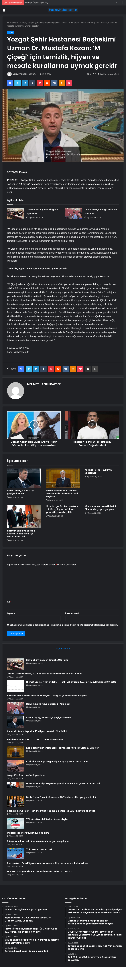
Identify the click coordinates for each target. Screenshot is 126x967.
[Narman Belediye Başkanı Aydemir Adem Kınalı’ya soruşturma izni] (24, 516)
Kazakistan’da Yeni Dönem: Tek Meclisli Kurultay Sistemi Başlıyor (62, 493)
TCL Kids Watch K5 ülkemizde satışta (47, 819)
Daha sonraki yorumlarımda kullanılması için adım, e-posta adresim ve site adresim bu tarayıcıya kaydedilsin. (64, 625)
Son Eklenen (63, 648)
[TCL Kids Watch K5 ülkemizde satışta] (15, 823)
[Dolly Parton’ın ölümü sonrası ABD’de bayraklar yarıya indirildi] (15, 801)
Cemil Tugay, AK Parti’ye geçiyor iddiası (20, 492)
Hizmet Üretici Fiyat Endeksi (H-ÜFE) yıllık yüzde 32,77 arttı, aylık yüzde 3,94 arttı (64, 2)
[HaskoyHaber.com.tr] (63, 10)
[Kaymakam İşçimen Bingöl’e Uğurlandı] (15, 213)
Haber (23, 22)
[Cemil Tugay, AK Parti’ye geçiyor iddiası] (24, 478)
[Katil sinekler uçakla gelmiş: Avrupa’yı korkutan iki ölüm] (15, 766)
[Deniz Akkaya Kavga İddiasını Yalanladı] (73, 213)
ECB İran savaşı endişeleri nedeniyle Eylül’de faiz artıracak (39, 871)
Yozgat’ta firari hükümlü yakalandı (98, 471)
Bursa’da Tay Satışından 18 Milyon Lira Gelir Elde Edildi (37, 731)
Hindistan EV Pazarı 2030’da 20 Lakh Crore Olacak (35, 739)
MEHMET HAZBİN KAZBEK (24, 74)
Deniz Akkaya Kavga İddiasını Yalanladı (48, 703)
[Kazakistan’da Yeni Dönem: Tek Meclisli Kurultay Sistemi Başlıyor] (63, 478)
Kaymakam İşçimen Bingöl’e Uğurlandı (47, 660)
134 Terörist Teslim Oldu (39, 849)
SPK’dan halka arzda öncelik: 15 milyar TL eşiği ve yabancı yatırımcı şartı (47, 695)
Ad (9, 602)
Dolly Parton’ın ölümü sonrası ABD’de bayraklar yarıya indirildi (61, 797)
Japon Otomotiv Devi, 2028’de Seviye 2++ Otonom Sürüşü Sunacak (44, 673)
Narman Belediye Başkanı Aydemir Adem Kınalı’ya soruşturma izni (21, 533)
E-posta (11, 613)
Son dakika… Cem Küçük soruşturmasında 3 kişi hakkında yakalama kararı (48, 863)
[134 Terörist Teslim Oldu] (15, 853)
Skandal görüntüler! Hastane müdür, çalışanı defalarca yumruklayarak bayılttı (62, 509)
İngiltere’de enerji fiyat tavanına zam (28, 832)
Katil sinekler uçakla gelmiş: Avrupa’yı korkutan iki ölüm (57, 761)
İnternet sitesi (72, 613)
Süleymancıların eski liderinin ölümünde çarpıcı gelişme (101, 508)
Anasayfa (13, 22)
